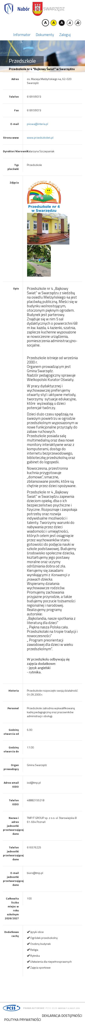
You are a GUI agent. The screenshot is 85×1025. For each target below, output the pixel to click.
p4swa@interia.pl (37, 124)
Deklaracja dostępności (62, 1015)
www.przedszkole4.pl (40, 137)
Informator (21, 34)
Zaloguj (65, 34)
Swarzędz (54, 9)
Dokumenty (45, 34)
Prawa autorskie (33, 1008)
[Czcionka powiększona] (78, 23)
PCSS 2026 (51, 1008)
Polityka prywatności (22, 1019)
